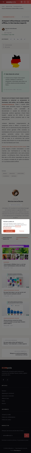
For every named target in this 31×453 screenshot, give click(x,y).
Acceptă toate (9, 231)
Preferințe (21, 231)
